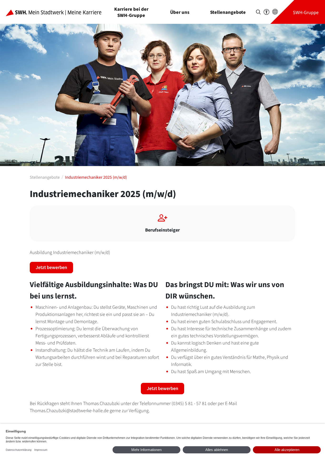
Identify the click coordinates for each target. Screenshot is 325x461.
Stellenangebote (228, 12)
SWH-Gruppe (306, 12)
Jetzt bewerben (51, 267)
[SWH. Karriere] (57, 12)
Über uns (179, 12)
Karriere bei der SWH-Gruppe (131, 12)
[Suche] (258, 12)
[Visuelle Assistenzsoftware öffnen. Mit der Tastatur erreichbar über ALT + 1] (266, 12)
